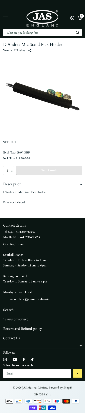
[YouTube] (15, 359)
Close (42, 345)
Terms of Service (15, 319)
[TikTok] (32, 359)
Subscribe (77, 373)
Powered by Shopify (60, 387)
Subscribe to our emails (18, 365)
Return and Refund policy (22, 328)
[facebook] (24, 359)
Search (8, 309)
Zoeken (77, 32)
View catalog (5, 18)
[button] (12, 167)
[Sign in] (72, 18)
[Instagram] (5, 359)
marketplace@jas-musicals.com (29, 299)
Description (12, 184)
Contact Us (11, 338)
